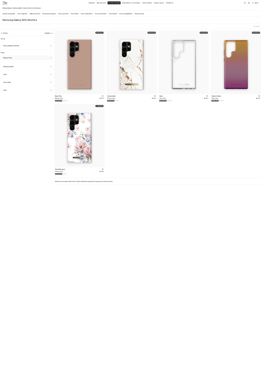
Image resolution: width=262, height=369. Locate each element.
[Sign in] (245, 3)
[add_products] (102, 96)
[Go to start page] (4, 2)
